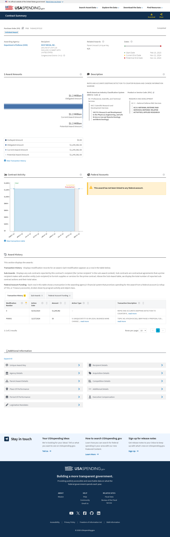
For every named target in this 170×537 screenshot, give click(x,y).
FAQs (85, 497)
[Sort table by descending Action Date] (47, 303)
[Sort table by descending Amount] (65, 303)
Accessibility (55, 522)
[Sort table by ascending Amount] (65, 302)
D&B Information (113, 522)
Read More (132, 313)
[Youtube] (71, 513)
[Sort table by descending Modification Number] (26, 303)
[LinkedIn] (98, 513)
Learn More (90, 454)
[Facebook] (84, 513)
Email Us (85, 503)
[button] (43, 365)
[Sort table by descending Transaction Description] (143, 303)
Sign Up (132, 451)
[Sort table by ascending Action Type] (88, 302)
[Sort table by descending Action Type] (88, 303)
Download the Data (132, 7)
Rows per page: (132, 330)
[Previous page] (152, 330)
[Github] (91, 513)
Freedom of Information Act (91, 522)
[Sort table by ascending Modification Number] (26, 302)
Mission (61, 497)
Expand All (8, 358)
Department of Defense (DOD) (16, 45)
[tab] (16, 295)
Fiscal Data (109, 497)
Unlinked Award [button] (11, 32)
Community (85, 500)
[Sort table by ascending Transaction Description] (143, 302)
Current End (70, 185)
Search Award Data (87, 7)
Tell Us (45, 451)
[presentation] (11, 32)
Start (16, 183)
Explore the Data (109, 7)
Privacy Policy (69, 522)
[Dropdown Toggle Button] (161, 14)
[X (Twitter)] (78, 513)
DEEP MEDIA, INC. (48, 45)
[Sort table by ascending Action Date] (47, 302)
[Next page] (162, 330)
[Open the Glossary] (23, 28)
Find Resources (154, 7)
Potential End (69, 187)
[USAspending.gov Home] (25, 8)
